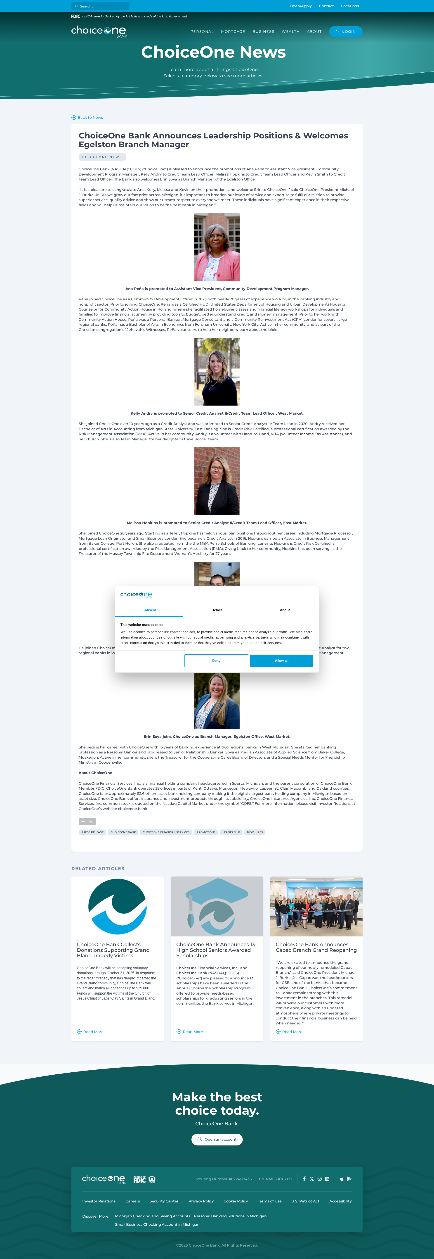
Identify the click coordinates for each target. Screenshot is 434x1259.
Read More (93, 1032)
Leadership (231, 832)
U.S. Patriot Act (305, 1201)
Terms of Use (270, 1201)
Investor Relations (99, 1201)
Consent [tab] (149, 610)
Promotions (206, 832)
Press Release (92, 832)
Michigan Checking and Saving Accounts (152, 1216)
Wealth (291, 31)
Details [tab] (217, 610)
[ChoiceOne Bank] (99, 31)
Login (3, 1255)
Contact (326, 6)
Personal (202, 31)
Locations (350, 6)
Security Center (164, 1201)
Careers (132, 1201)
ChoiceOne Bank (123, 832)
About (314, 31)
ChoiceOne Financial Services (166, 832)
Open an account (220, 1139)
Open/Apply (301, 6)
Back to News (90, 117)
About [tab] (285, 610)
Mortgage (233, 31)
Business (263, 31)
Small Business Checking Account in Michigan (157, 1224)
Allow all (281, 661)
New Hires (255, 832)
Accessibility (340, 1201)
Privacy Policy (201, 1201)
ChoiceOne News (102, 157)
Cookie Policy (236, 1201)
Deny (216, 661)
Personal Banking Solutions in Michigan (230, 1216)
